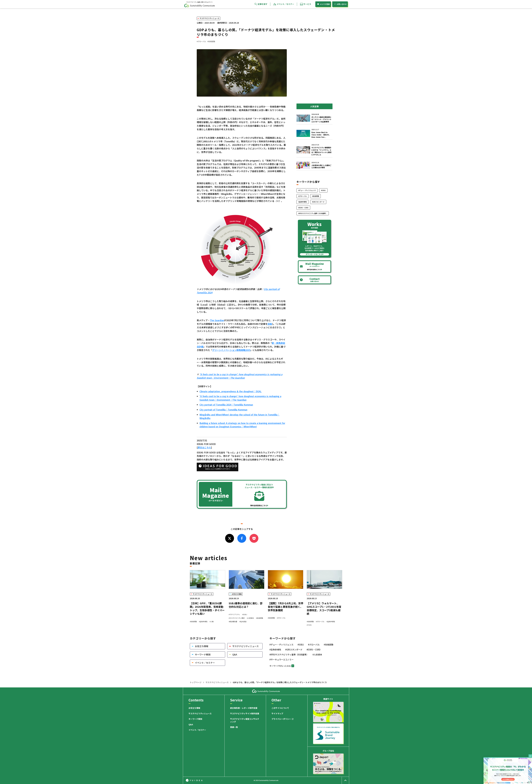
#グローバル (281, 618)
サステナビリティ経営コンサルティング (244, 720)
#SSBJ (244, 614)
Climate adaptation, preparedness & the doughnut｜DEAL (231, 391)
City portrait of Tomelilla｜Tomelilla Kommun (223, 409)
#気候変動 (193, 621)
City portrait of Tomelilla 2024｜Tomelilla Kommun (226, 404)
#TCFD (309, 625)
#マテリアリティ (234, 614)
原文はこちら (204, 447)
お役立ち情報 (194, 708)
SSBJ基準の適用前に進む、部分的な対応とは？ (245, 605)
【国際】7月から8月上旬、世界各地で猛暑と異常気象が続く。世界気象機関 (285, 607)
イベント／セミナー (197, 730)
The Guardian (217, 320)
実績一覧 (234, 727)
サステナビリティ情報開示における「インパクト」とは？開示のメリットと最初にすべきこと (321, 151)
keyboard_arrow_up (345, 780)
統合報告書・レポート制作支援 (243, 708)
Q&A (191, 724)
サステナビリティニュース (217, 682)
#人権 (211, 621)
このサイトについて (280, 708)
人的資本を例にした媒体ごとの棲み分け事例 (321, 166)
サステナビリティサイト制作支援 (244, 713)
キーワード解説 (195, 719)
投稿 (270, 323)
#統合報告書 (233, 621)
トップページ (195, 682)
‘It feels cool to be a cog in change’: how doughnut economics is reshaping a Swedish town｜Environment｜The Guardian (240, 397)
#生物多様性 (203, 621)
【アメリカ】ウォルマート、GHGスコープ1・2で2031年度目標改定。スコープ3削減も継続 (324, 609)
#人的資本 (250, 618)
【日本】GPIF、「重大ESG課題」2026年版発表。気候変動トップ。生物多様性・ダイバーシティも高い (207, 609)
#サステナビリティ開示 (237, 618)
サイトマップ (277, 713)
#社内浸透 (242, 621)
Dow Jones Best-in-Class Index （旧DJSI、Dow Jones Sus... (321, 134)
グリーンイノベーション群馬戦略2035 (231, 350)
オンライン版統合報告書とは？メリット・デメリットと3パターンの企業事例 (321, 119)
